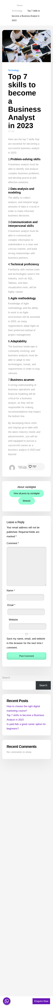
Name (11, 590)
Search (6, 677)
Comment (13, 543)
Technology (13, 70)
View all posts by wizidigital (26, 493)
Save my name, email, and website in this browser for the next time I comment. (26, 643)
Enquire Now (41, 1001)
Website (26, 501)
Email (11, 605)
